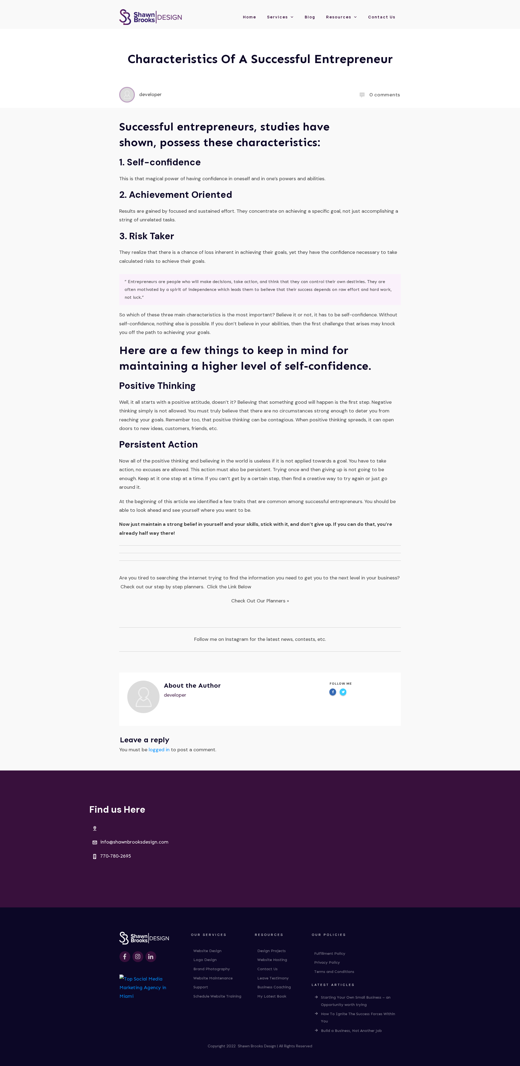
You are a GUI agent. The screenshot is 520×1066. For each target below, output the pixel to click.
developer (175, 695)
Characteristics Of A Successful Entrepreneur (260, 58)
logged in (159, 749)
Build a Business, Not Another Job (351, 1030)
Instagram (236, 639)
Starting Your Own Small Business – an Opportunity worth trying (356, 1001)
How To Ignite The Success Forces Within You (358, 1018)
